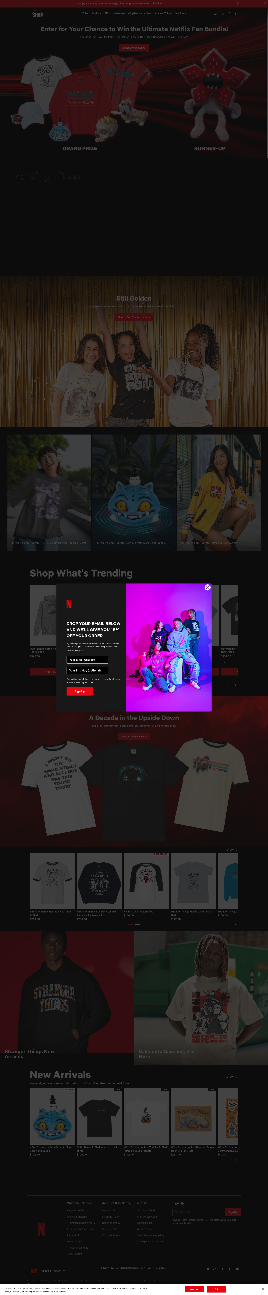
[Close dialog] (207, 587)
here (7, 1291)
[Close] (263, 1289)
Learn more (194, 1289)
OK (216, 1289)
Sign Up (80, 691)
